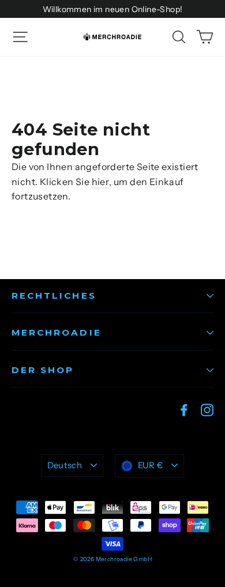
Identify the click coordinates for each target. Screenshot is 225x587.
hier (101, 181)
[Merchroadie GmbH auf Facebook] (184, 409)
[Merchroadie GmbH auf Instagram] (207, 409)
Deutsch (64, 465)
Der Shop (43, 369)
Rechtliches (54, 295)
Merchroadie (57, 332)
